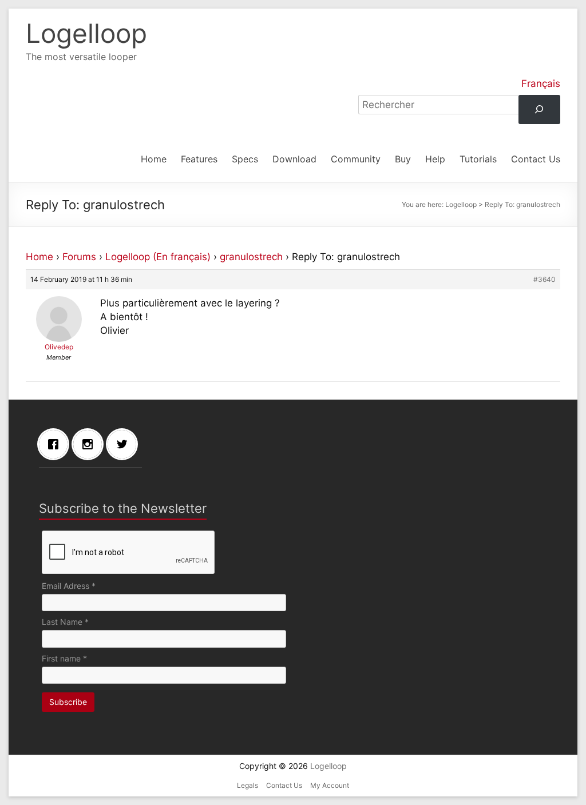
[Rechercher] (539, 109)
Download (294, 159)
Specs (245, 159)
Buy (403, 159)
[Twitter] (125, 444)
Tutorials (478, 159)
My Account (329, 785)
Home (154, 159)
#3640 (544, 279)
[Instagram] (90, 444)
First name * (64, 658)
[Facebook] (56, 444)
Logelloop (86, 33)
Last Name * (65, 622)
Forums (79, 256)
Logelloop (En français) (158, 256)
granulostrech (251, 256)
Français (540, 83)
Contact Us (535, 159)
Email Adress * (69, 586)
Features (199, 159)
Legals (247, 785)
